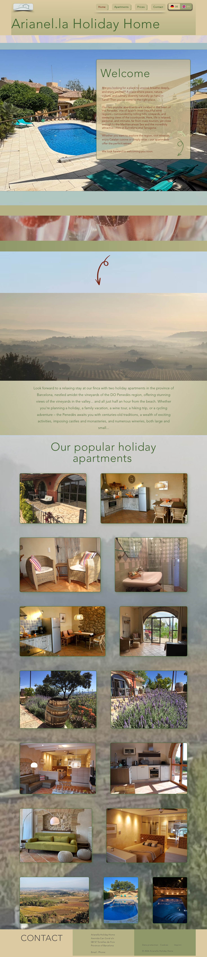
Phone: (102, 952)
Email (94, 952)
